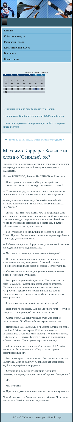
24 (6, 89)
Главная (8, 30)
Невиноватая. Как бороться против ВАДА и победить (33, 116)
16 (42, 83)
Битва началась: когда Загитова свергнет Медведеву (36, 139)
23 (42, 86)
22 (36, 86)
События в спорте (14, 36)
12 (18, 83)
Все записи (10, 53)
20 (24, 86)
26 (18, 89)
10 (6, 83)
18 (12, 86)
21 (30, 86)
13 (24, 83)
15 (36, 83)
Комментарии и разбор (17, 47)
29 (36, 89)
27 (24, 89)
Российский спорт (14, 42)
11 (12, 83)
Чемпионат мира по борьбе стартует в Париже (29, 109)
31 (6, 92)
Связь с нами (11, 59)
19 (18, 86)
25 (12, 89)
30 (42, 89)
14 (30, 83)
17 (6, 86)
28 (30, 89)
